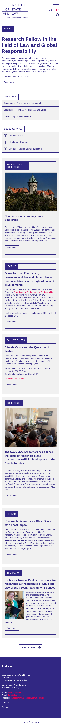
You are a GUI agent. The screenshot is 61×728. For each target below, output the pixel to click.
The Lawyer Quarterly (18, 142)
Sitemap (5, 707)
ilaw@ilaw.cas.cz (16, 695)
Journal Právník (16, 135)
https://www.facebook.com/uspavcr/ (27, 698)
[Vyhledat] (57, 16)
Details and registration (15, 379)
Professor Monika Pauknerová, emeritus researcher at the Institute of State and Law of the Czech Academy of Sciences (30, 584)
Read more (9, 82)
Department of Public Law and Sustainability (23, 103)
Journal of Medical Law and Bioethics (25, 149)
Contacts (5, 702)
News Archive (27, 647)
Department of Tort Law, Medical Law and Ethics (25, 110)
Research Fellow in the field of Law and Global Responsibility (29, 45)
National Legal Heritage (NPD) (17, 117)
